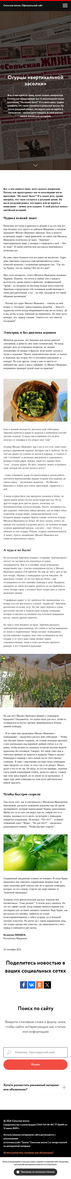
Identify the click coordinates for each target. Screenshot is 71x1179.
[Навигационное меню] (65, 5)
